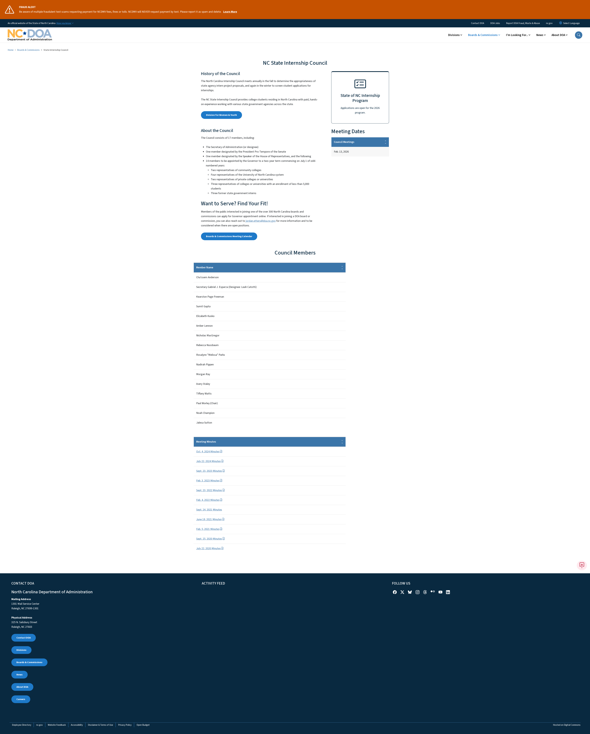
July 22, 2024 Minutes (208, 461)
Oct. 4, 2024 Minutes (208, 452)
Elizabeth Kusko (205, 316)
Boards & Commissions (28, 50)
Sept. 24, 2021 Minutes (209, 510)
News (19, 674)
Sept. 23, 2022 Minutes (209, 490)
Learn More (230, 12)
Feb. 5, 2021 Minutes (208, 529)
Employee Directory (21, 725)
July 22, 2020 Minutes (208, 548)
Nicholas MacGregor (207, 335)
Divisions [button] (454, 35)
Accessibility (77, 725)
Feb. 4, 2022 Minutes (208, 500)
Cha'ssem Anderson (207, 277)
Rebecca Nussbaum (207, 345)
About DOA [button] (558, 35)
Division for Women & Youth (221, 115)
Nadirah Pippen (205, 364)
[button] (578, 35)
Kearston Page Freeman (210, 297)
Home (11, 50)
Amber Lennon (204, 326)
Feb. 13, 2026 (341, 152)
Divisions (21, 650)
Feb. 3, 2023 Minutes (208, 481)
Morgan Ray (203, 374)
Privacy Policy (125, 725)
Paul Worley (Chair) (207, 403)
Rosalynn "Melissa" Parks (210, 355)
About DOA (22, 687)
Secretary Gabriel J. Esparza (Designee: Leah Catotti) (226, 287)
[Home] (30, 31)
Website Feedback (57, 725)
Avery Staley (203, 384)
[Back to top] (582, 565)
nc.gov (549, 23)
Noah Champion (205, 413)
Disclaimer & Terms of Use (100, 725)
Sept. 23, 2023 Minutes (209, 471)
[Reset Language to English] (560, 23)
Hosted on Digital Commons (566, 725)
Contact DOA (477, 23)
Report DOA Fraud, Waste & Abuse (523, 23)
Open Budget (143, 725)
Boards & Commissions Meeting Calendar (229, 236)
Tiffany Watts (204, 394)
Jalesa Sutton (204, 423)
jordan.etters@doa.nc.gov (261, 221)
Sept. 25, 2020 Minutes (209, 539)
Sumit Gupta (203, 306)
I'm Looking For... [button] (517, 35)
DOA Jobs (495, 23)
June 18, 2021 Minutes (209, 519)
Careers (20, 699)
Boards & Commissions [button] (483, 35)
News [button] (539, 35)
